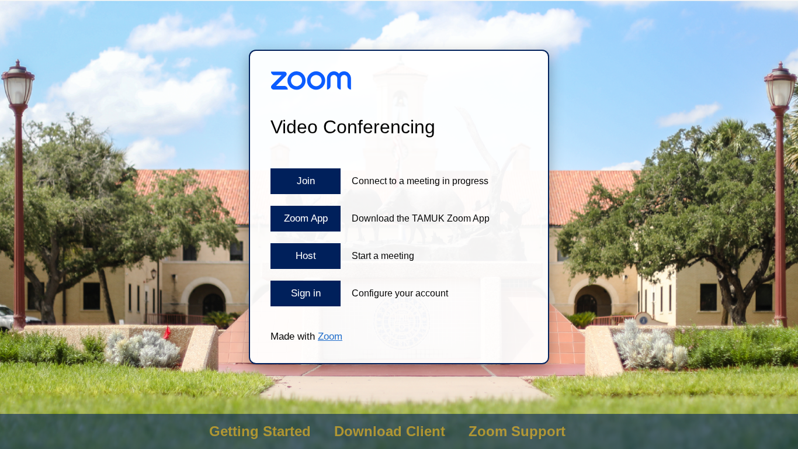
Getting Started (260, 431)
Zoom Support (517, 431)
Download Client (389, 431)
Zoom (330, 336)
